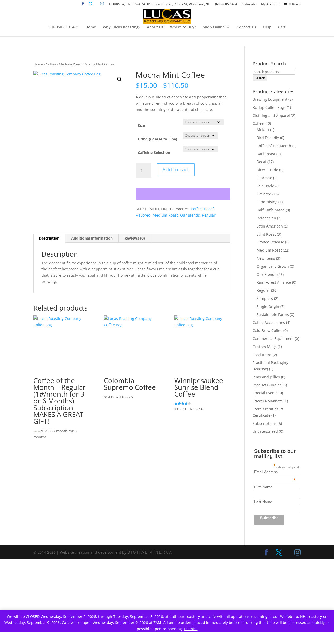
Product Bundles (267, 385)
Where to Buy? (183, 27)
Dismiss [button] (191, 628)
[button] (119, 79)
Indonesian (266, 218)
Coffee (51, 64)
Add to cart (175, 169)
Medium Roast (70, 64)
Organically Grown (273, 266)
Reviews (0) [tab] (134, 238)
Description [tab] (49, 238)
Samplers (265, 298)
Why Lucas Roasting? (121, 27)
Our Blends (190, 215)
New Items (266, 258)
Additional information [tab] (92, 238)
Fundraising (267, 201)
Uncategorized (265, 431)
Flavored (143, 215)
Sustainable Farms (273, 314)
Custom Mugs (265, 346)
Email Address (275, 472)
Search (260, 78)
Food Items (262, 354)
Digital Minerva (149, 552)
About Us (155, 27)
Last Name (263, 502)
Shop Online (214, 27)
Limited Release (270, 242)
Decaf (209, 208)
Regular (209, 215)
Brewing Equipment (270, 99)
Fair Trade (265, 185)
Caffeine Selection (154, 152)
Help (267, 27)
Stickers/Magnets (268, 400)
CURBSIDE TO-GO (63, 27)
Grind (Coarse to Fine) (157, 138)
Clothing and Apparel (271, 115)
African (263, 129)
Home (90, 27)
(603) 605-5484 (226, 4)
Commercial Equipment (273, 338)
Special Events (265, 392)
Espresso (264, 177)
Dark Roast (266, 153)
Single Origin (268, 306)
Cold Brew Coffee (267, 330)
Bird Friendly (268, 137)
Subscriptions (265, 423)
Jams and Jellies (266, 376)
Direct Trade (267, 169)
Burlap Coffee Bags (269, 107)
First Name (263, 487)
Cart (282, 27)
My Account (270, 4)
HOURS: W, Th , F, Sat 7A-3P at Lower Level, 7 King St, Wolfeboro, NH (159, 4)
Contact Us (246, 27)
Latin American (270, 226)
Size (141, 125)
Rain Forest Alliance (274, 282)
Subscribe (249, 4)
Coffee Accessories (269, 322)
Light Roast (266, 234)
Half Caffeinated (271, 209)
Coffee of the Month (274, 145)
